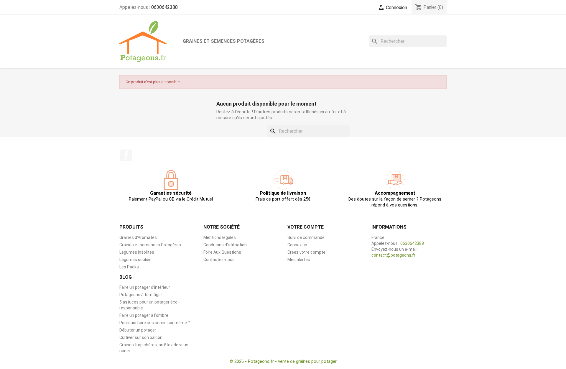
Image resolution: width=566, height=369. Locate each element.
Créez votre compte (306, 252)
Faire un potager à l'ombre (143, 315)
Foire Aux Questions (222, 252)
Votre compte (305, 227)
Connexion (297, 244)
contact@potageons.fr (393, 255)
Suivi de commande (306, 237)
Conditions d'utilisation (225, 244)
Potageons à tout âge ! (140, 294)
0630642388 (164, 7)
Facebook (126, 155)
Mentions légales (219, 237)
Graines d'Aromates (138, 237)
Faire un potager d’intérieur (144, 287)
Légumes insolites (136, 252)
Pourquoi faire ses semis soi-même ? (154, 322)
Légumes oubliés (135, 259)
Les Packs (129, 267)
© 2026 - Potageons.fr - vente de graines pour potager (283, 361)
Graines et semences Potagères (223, 41)
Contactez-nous (219, 259)
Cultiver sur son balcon (140, 337)
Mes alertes (298, 259)
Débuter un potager (137, 330)
